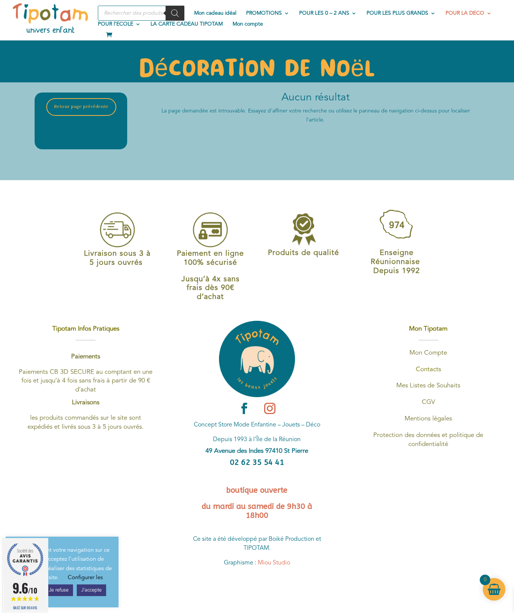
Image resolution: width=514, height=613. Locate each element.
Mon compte (248, 24)
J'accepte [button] (91, 590)
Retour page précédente (81, 106)
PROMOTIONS (264, 13)
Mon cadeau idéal (215, 13)
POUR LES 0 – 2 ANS (324, 13)
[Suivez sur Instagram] (270, 408)
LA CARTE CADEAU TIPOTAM (187, 24)
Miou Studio (274, 563)
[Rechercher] (175, 13)
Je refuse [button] (58, 590)
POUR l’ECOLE (115, 24)
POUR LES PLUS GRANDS (397, 13)
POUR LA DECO (465, 13)
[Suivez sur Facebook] (244, 408)
